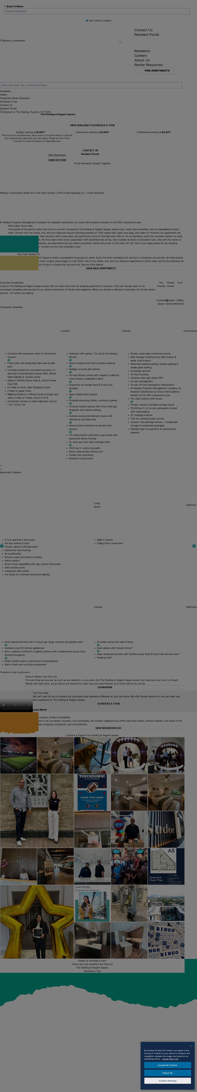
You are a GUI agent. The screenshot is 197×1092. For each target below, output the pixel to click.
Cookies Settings (168, 1081)
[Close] (191, 1046)
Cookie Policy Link (170, 1059)
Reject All (168, 1073)
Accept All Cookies (167, 1065)
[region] (168, 1066)
